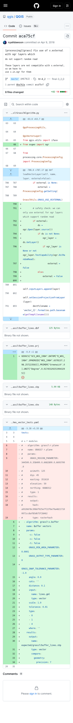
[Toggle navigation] (5, 5)
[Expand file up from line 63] (11, 119)
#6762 (25, 78)
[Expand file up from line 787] (11, 174)
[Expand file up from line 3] (10, 428)
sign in (33, 693)
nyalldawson (16, 42)
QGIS (20, 16)
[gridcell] (36, 119)
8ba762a (20, 84)
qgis (10, 16)
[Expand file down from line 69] (11, 170)
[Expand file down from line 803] (11, 319)
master (15, 79)
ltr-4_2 (42, 78)
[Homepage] (36, 6)
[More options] (66, 113)
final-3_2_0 (58, 78)
